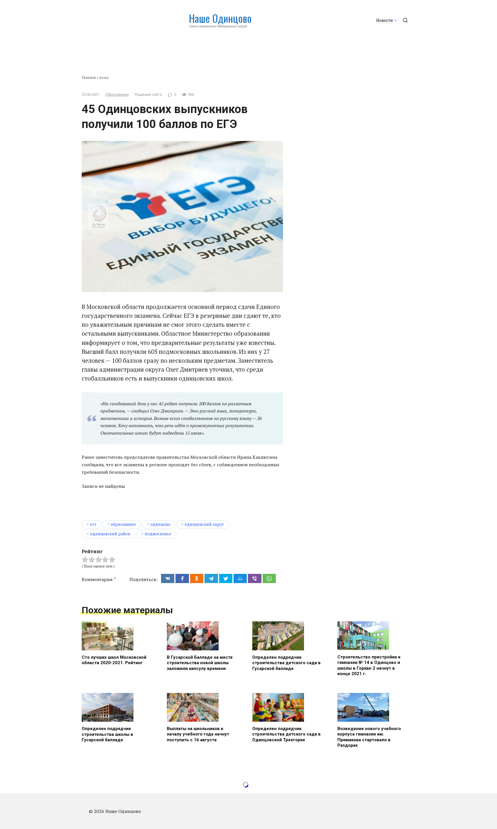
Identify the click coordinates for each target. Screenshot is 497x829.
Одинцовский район (110, 533)
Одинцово (160, 524)
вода (103, 77)
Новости (384, 20)
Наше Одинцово (220, 18)
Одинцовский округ (204, 524)
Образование (117, 94)
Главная (89, 77)
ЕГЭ (93, 524)
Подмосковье (158, 533)
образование (123, 524)
